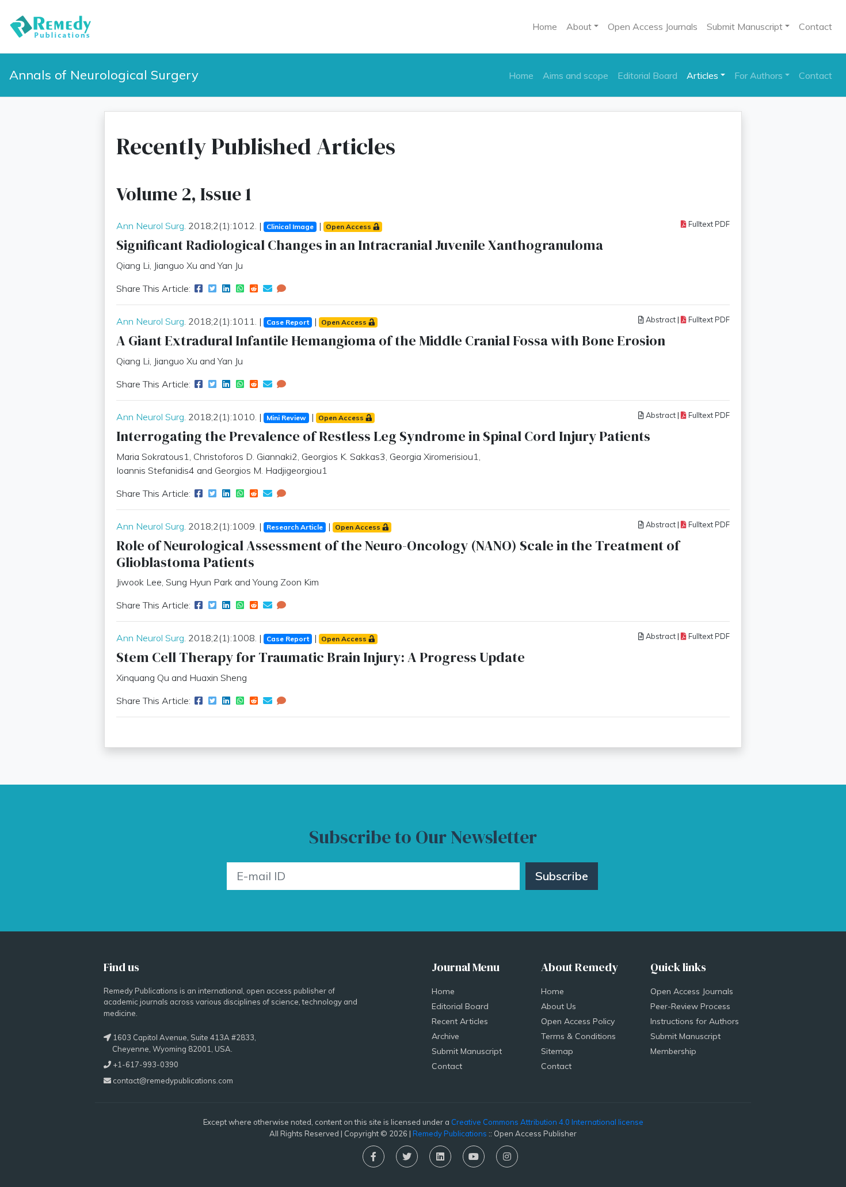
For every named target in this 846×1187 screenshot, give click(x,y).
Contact (815, 26)
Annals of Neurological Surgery (104, 75)
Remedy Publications (450, 1133)
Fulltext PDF (708, 224)
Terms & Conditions (578, 1036)
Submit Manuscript (467, 1051)
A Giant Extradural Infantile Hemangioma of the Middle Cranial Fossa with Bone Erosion (390, 340)
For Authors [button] (758, 75)
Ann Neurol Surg (150, 225)
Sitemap (557, 1051)
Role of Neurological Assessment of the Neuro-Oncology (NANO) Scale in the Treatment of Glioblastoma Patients (398, 554)
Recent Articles (460, 1021)
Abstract (660, 319)
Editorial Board (647, 75)
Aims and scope (575, 75)
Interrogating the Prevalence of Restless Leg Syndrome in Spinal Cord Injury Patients (383, 436)
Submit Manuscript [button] (745, 26)
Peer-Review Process (690, 1006)
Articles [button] (702, 75)
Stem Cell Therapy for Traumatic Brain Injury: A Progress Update (320, 657)
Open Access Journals (653, 26)
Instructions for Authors (694, 1021)
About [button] (579, 26)
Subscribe (561, 876)
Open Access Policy (578, 1021)
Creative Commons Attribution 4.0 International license (547, 1122)
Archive (445, 1036)
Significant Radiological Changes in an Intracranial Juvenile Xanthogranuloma (359, 244)
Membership (673, 1051)
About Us (558, 1006)
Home (544, 26)
